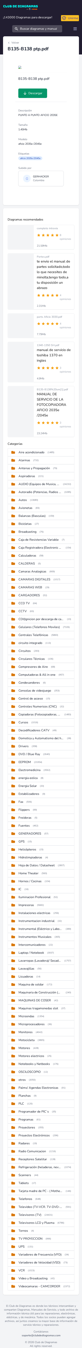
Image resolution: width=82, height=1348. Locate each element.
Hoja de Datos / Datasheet (36, 865)
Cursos (23, 722)
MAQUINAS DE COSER (34, 1000)
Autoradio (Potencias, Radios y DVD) (39, 492)
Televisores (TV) (29, 1215)
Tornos (23, 1231)
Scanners (24, 1175)
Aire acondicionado (31, 452)
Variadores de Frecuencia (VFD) (40, 1254)
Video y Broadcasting (32, 1278)
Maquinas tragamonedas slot (38, 1008)
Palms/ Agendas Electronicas (38, 1088)
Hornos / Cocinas (30, 881)
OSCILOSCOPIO (29, 1072)
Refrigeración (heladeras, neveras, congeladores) (39, 1167)
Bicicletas (25, 524)
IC (19, 889)
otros (22, 1080)
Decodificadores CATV (33, 730)
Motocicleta (26, 1040)
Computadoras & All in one (36, 675)
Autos (22, 500)
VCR (21, 1270)
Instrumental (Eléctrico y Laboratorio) (40, 929)
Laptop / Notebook (31, 953)
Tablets (23, 1183)
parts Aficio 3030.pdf (49, 317)
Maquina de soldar (31, 984)
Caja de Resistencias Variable (38, 540)
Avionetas (25, 508)
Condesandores (29, 683)
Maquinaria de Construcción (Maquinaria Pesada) (40, 992)
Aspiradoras (26, 476)
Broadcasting (27, 532)
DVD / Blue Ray (29, 754)
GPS (21, 841)
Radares (24, 1143)
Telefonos (25, 1199)
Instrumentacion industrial (36, 921)
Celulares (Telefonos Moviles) (39, 627)
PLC (21, 1104)
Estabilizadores (28, 794)
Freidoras (24, 818)
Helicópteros (27, 849)
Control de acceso (30, 699)
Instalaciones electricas (34, 913)
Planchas (24, 1096)
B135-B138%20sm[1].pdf (52, 389)
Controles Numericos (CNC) (37, 706)
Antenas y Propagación (34, 468)
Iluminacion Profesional (34, 897)
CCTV (22, 611)
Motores (24, 1048)
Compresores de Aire (33, 667)
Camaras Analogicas (32, 571)
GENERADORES (29, 834)
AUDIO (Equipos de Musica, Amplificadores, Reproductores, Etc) (39, 484)
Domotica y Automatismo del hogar (41, 738)
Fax (20, 802)
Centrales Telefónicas (33, 635)
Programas (25, 1119)
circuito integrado (30, 643)
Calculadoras (27, 556)
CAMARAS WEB (30, 587)
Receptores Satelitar (32, 1159)
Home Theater (28, 873)
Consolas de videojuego (34, 691)
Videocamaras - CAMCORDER (39, 1286)
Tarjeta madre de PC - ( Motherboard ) (40, 1191)
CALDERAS (26, 563)
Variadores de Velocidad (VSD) (39, 1262)
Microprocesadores (31, 1024)
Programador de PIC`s (33, 1112)
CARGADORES (29, 595)
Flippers (24, 810)
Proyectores (26, 1127)
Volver (15, 42)
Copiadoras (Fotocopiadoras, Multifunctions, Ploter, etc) (39, 714)
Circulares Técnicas (31, 659)
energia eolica (28, 778)
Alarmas (24, 460)
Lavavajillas (26, 969)
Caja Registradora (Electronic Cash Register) (40, 548)
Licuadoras (25, 977)
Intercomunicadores (32, 945)
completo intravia (47, 228)
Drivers (23, 746)
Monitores (25, 1032)
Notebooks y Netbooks (34, 1064)
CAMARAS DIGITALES (34, 579)
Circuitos (24, 651)
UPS (21, 1247)
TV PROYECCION (30, 1239)
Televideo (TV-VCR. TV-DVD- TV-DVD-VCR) (40, 1207)
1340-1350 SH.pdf (48, 345)
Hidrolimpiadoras (30, 857)
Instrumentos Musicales (34, 937)
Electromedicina (29, 770)
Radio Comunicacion (32, 1151)
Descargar (35, 93)
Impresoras (26, 905)
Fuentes (24, 826)
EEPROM (24, 762)
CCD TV (24, 603)
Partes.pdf (43, 257)
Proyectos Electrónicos (34, 1135)
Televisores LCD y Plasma (36, 1223)
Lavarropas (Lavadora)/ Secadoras (39, 961)
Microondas (26, 1016)
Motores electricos (31, 1056)
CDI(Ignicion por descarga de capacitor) (41, 619)
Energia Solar (27, 786)
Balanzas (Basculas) (32, 516)
